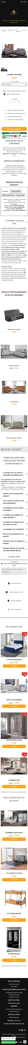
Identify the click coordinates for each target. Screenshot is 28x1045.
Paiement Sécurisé (14, 1011)
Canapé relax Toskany (14, 329)
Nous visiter (14, 986)
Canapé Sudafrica (14, 365)
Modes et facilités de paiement (14, 1009)
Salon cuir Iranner (14, 700)
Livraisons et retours (14, 997)
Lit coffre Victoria (14, 873)
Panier (25, 1)
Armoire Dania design (14, 740)
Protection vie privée (14, 994)
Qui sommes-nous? (14, 984)
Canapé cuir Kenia (14, 74)
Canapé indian (14, 401)
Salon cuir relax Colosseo (14, 438)
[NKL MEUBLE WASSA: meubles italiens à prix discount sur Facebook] (22, 1030)
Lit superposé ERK (14, 913)
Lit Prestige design (14, 659)
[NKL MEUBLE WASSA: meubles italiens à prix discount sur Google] (25, 1030)
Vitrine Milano (14, 954)
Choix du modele (14, 81)
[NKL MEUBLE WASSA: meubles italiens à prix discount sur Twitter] (19, 1030)
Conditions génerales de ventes (14, 992)
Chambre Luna (14, 780)
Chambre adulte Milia (14, 833)
